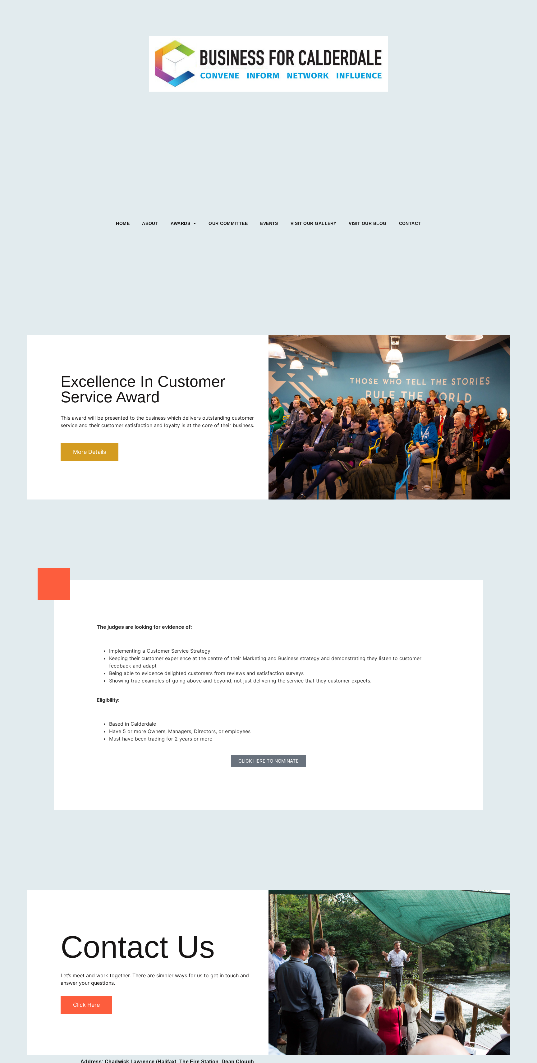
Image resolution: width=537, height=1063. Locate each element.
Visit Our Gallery (313, 223)
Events (269, 223)
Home (123, 223)
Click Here (86, 1004)
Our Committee (228, 223)
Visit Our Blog (367, 223)
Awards (180, 223)
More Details (89, 452)
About (150, 223)
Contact (410, 223)
